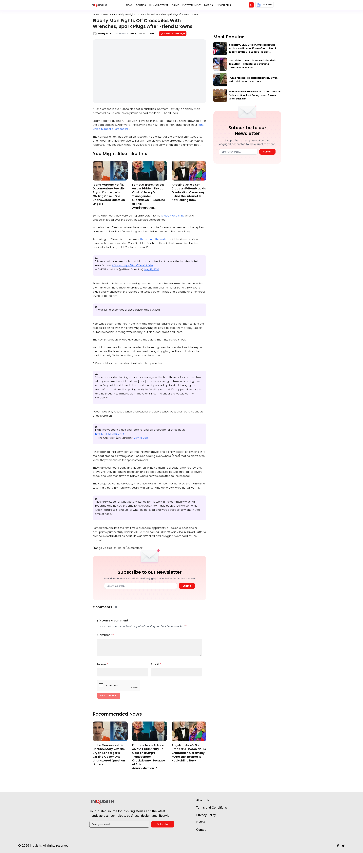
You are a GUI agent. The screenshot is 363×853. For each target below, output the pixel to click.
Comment (105, 635)
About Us (202, 800)
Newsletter (224, 5)
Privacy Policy (206, 815)
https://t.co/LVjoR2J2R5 (109, 434)
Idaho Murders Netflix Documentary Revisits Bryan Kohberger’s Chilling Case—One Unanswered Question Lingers (109, 194)
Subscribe (162, 824)
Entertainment (191, 5)
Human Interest (158, 5)
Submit (187, 585)
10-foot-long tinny (173, 215)
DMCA (200, 822)
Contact (201, 829)
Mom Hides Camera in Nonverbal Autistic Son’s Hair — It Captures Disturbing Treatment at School (252, 64)
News (129, 5)
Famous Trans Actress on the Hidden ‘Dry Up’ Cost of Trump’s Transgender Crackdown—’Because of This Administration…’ (148, 196)
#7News (117, 265)
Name (102, 664)
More (207, 5)
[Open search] (251, 5)
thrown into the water (154, 239)
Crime (175, 5)
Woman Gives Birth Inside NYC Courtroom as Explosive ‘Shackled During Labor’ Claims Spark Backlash (254, 95)
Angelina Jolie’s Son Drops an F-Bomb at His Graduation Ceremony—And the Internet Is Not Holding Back (189, 192)
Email (156, 664)
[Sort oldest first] (116, 607)
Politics (141, 5)
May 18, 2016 (151, 269)
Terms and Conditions (211, 807)
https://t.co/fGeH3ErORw (138, 265)
